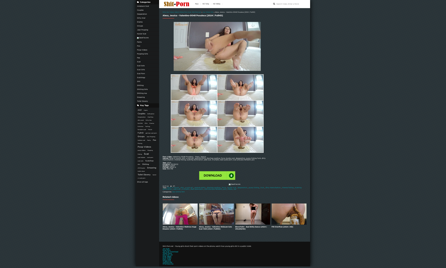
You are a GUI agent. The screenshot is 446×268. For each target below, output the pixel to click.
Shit (138, 81)
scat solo (140, 161)
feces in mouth (173, 187)
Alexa (230, 189)
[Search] (274, 4)
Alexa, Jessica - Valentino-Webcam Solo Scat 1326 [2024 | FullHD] (215, 228)
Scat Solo (141, 65)
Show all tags (142, 182)
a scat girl (189, 187)
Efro (146, 123)
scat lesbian (141, 157)
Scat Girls (141, 69)
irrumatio (185, 189)
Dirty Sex (149, 120)
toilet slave (141, 171)
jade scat (176, 189)
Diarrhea (150, 117)
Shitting (140, 85)
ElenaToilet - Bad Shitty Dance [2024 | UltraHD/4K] (251, 228)
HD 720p (205, 4)
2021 (140, 110)
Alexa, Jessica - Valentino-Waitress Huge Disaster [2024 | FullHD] (179, 228)
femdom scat (142, 129)
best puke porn (197, 189)
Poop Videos (142, 50)
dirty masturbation (273, 187)
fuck (262, 187)
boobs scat (231, 187)
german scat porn (151, 133)
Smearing (141, 97)
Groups (140, 26)
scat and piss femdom (213, 189)
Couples (140, 10)
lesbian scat (141, 140)
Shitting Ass (142, 93)
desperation (242, 187)
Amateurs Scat (143, 6)
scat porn (150, 157)
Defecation (150, 114)
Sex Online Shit (178, 192)
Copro (146, 110)
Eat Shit (140, 123)
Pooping (150, 150)
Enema (140, 22)
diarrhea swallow (213, 187)
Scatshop (149, 161)
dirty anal (141, 120)
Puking (140, 154)
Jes (235, 189)
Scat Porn (141, 73)
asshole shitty (199, 187)
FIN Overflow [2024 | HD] (282, 227)
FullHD (141, 133)
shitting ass (141, 168)
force (224, 187)
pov (224, 189)
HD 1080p (216, 4)
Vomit (154, 175)
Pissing (140, 143)
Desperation (142, 14)
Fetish (150, 129)
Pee (138, 58)
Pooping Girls (142, 54)
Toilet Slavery (142, 101)
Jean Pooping (142, 30)
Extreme (140, 126)
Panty (139, 42)
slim (182, 187)
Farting (147, 126)
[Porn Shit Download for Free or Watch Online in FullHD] (177, 4)
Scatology (141, 77)
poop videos (142, 150)
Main (197, 4)
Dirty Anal (141, 18)
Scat (139, 62)
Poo (138, 46)
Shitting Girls (142, 89)
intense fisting (288, 187)
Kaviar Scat (141, 34)
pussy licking (254, 187)
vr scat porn (141, 178)
